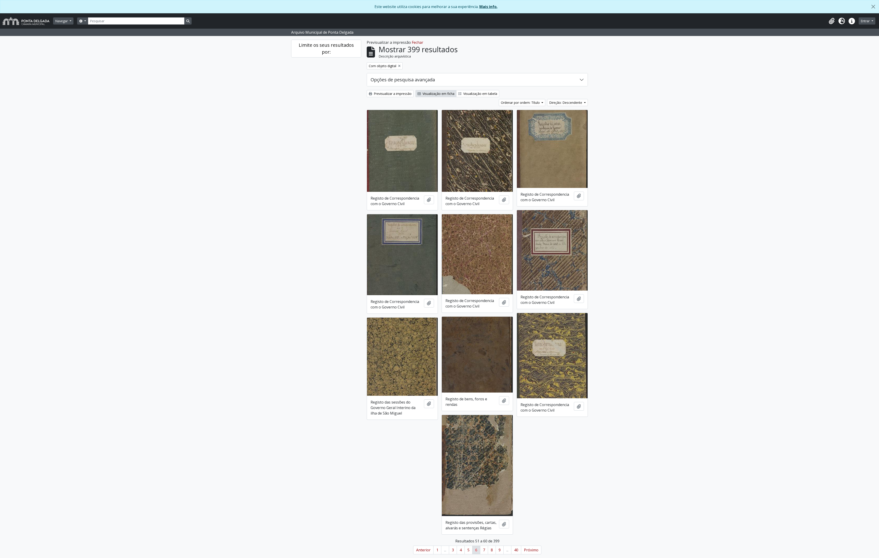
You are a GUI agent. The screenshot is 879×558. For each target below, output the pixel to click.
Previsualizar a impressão (392, 93)
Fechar (417, 42)
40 (516, 550)
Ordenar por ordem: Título (521, 102)
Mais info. (488, 6)
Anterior (423, 550)
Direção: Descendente (566, 102)
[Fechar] (873, 6)
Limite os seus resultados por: (326, 48)
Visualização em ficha (438, 93)
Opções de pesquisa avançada (403, 80)
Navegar (62, 21)
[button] (832, 21)
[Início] (28, 21)
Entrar (866, 21)
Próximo (531, 550)
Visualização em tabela (479, 93)
